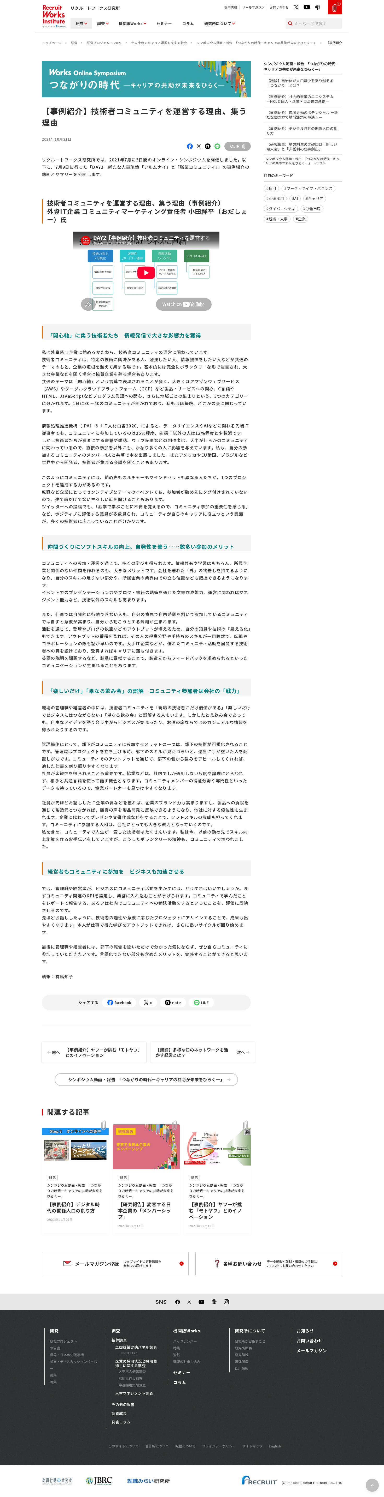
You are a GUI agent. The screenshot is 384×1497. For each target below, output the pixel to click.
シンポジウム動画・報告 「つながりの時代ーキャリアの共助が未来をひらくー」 (256, 42)
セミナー (164, 23)
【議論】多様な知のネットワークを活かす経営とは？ (200, 1052)
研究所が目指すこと (250, 1341)
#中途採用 (275, 198)
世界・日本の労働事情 (67, 1354)
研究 (79, 23)
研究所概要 (243, 1347)
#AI (295, 198)
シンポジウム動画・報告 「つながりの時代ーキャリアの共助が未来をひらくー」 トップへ (303, 161)
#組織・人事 (277, 218)
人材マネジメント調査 (134, 1393)
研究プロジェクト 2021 (104, 42)
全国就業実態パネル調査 (136, 1347)
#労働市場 (312, 208)
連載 (176, 1354)
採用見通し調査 (130, 1378)
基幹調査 (119, 1340)
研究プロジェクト (63, 1341)
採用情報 (230, 7)
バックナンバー (185, 1341)
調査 (101, 23)
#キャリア (315, 198)
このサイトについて (123, 1446)
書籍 (53, 1375)
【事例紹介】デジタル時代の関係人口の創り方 (301, 131)
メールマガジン (253, 7)
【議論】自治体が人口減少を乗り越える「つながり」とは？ (300, 83)
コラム (188, 23)
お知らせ (305, 1330)
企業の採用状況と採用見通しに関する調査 (136, 1363)
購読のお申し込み (186, 1361)
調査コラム (121, 1422)
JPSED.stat (128, 1352)
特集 (53, 1381)
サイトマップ (252, 1446)
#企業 (301, 218)
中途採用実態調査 (132, 1385)
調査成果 (119, 1413)
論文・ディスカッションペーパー (73, 1365)
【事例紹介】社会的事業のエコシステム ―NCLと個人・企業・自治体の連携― (300, 99)
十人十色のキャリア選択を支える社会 (159, 42)
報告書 (55, 1347)
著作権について (157, 1446)
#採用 (271, 188)
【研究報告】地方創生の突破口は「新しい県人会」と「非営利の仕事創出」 (301, 147)
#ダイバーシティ (280, 208)
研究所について (217, 23)
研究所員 (241, 1361)
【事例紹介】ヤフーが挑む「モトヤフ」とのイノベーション (96, 1052)
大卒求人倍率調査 (132, 1371)
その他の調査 (123, 1404)
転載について (185, 1446)
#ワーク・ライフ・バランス (308, 188)
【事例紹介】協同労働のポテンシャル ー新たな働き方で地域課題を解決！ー (302, 115)
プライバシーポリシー (219, 1446)
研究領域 (241, 1354)
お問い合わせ (279, 7)
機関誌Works (131, 23)
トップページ (52, 42)
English (275, 1446)
